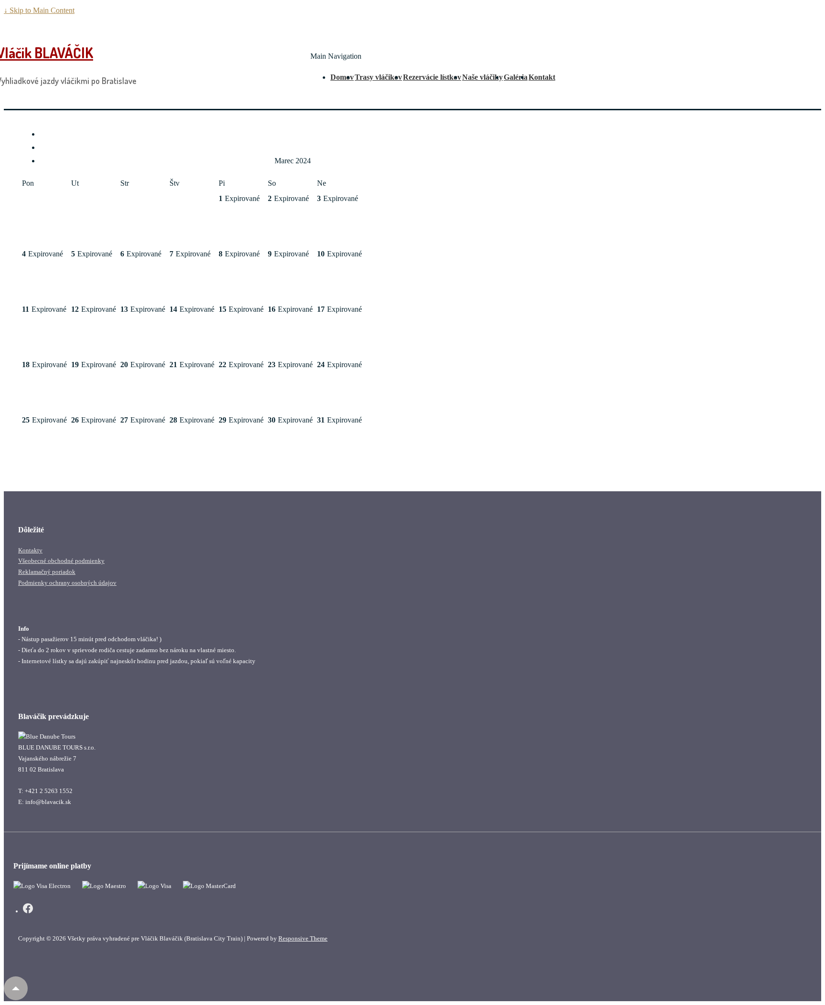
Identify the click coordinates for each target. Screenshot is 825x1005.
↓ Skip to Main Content (39, 10)
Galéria (516, 77)
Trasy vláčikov (378, 77)
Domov (342, 77)
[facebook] (28, 910)
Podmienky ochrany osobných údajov (67, 582)
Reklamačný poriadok (46, 571)
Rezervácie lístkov (432, 77)
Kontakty (30, 550)
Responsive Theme (303, 938)
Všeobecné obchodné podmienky (61, 560)
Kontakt (542, 77)
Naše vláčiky (482, 77)
